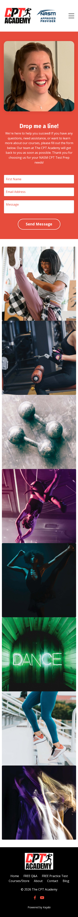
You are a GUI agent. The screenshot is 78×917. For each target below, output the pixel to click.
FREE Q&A (30, 876)
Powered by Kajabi (39, 907)
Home (14, 876)
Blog (66, 881)
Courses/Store (19, 881)
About (38, 881)
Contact (52, 881)
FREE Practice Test (55, 876)
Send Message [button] (39, 224)
